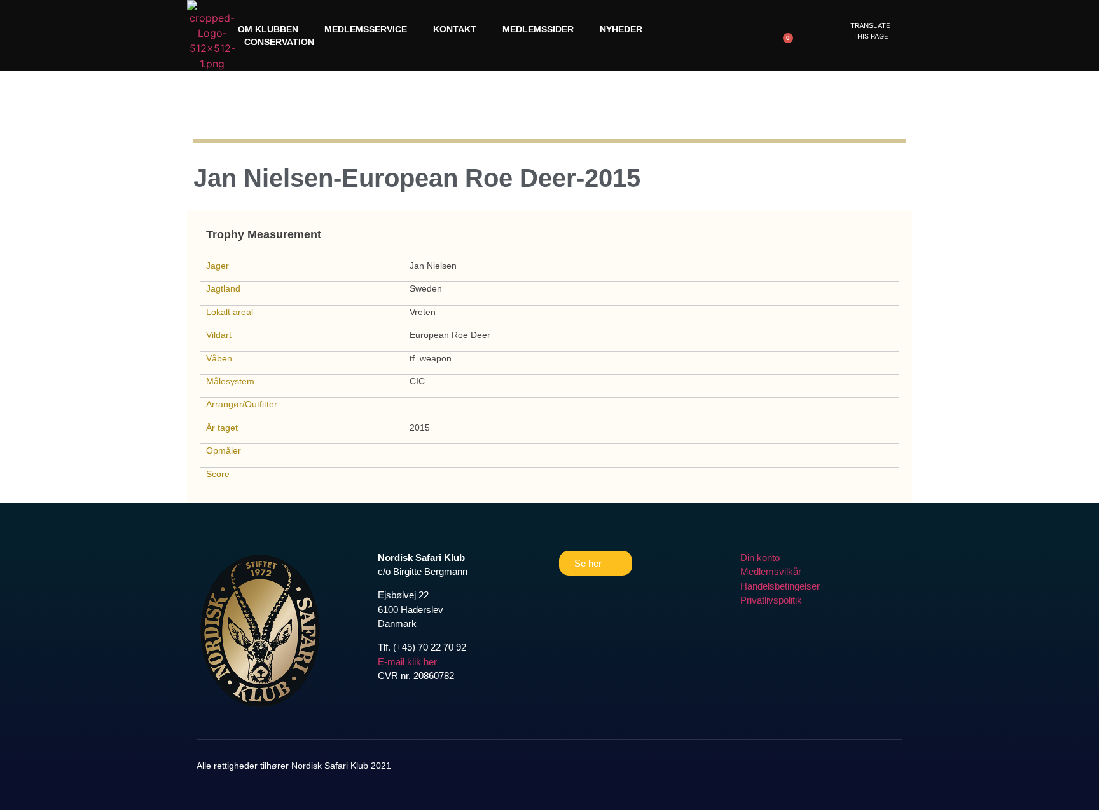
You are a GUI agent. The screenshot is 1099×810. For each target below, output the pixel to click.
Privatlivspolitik (771, 600)
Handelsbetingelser (780, 586)
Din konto (760, 557)
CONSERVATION (279, 42)
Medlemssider (538, 29)
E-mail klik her (407, 661)
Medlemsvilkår (770, 571)
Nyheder (621, 29)
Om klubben (268, 29)
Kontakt (454, 29)
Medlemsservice (365, 29)
